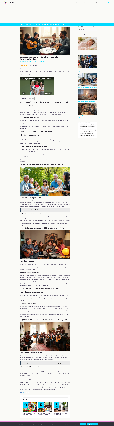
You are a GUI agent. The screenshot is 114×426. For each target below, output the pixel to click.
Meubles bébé (79, 2)
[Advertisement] (57, 14)
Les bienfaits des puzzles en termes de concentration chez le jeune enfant (44, 414)
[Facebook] (21, 392)
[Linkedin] (28, 392)
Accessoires (99, 2)
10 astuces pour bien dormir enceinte (86, 101)
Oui (81, 424)
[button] (109, 2)
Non (85, 424)
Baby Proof (11, 2)
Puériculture (87, 2)
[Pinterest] (26, 392)
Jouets (93, 2)
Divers (104, 2)
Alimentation (62, 2)
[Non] (112, 424)
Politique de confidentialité (92, 424)
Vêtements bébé (70, 2)
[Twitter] (23, 392)
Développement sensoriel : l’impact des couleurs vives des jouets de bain (29, 414)
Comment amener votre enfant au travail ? (87, 87)
